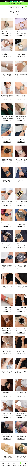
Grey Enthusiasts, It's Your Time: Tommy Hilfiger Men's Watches (21, 226)
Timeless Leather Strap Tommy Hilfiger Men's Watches (21, 267)
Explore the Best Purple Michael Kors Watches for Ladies (7, 331)
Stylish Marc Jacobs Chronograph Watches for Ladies (21, 76)
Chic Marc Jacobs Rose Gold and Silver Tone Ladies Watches (7, 77)
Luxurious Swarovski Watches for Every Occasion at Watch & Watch (7, 99)
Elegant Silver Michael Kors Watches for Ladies (7, 310)
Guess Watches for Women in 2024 (21, 457)
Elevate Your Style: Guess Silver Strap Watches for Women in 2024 (7, 438)
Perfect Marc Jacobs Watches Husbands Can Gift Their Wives (21, 35)
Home (11, 15)
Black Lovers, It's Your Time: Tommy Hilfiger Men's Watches (7, 247)
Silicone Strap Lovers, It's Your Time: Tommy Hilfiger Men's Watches (21, 247)
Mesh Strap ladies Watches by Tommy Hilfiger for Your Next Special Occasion (7, 162)
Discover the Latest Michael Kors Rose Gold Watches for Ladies (21, 332)
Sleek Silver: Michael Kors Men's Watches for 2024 (21, 395)
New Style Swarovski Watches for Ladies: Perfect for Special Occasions (7, 120)
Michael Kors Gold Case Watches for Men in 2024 (21, 416)
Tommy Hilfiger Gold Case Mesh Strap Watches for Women (21, 161)
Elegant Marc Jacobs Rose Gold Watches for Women (7, 55)
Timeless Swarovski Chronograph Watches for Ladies (7, 140)
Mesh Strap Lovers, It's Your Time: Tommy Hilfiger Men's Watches (7, 268)
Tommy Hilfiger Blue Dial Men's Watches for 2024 (7, 182)
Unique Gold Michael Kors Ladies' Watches (21, 288)
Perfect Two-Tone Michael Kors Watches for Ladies (7, 288)
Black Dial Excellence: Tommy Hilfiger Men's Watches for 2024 (21, 183)
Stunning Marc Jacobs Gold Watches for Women (21, 55)
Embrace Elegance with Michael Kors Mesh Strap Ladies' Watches (21, 353)
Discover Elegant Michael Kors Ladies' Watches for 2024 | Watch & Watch (21, 374)
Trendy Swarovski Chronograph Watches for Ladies (21, 119)
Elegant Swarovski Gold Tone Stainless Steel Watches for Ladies (21, 99)
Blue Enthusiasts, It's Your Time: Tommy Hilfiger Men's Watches (7, 226)
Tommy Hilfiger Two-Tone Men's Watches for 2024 (7, 204)
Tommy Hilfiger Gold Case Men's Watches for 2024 (21, 204)
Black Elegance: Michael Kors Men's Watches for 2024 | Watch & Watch (7, 396)
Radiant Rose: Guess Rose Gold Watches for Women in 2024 (7, 459)
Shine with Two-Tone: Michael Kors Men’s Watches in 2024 (7, 417)
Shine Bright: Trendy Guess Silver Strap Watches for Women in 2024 (21, 438)
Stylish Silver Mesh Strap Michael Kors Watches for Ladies (21, 310)
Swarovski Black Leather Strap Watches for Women (21, 140)
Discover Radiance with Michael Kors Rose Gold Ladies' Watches (7, 374)
